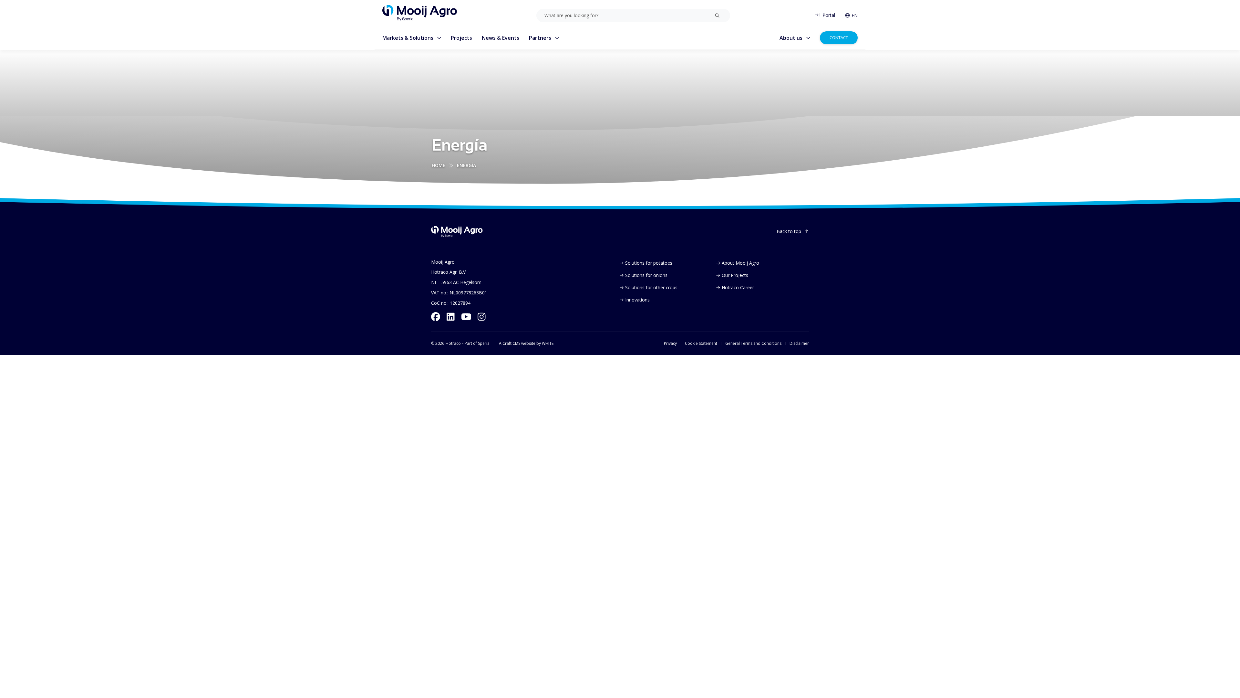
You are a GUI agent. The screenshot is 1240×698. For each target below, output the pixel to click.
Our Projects (735, 275)
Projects (461, 37)
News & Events (500, 37)
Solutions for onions (646, 275)
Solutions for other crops (651, 287)
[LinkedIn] (451, 316)
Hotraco (453, 343)
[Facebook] (435, 316)
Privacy (670, 343)
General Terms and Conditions (753, 343)
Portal (828, 15)
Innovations (637, 300)
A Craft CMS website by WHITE (526, 343)
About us (791, 37)
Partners (540, 37)
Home (438, 165)
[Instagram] (482, 316)
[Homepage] (419, 13)
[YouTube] (466, 316)
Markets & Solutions (407, 37)
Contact (839, 37)
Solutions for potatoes (648, 263)
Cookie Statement (701, 343)
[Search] (717, 15)
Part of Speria (477, 343)
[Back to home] (457, 231)
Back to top (789, 231)
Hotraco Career (738, 287)
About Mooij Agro (740, 263)
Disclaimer (799, 343)
